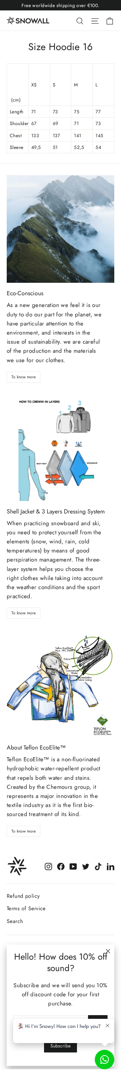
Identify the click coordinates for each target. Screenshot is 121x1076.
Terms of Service (26, 908)
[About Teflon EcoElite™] (60, 683)
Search (15, 921)
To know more (23, 377)
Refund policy (23, 896)
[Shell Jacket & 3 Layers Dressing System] (60, 447)
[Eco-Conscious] (60, 229)
